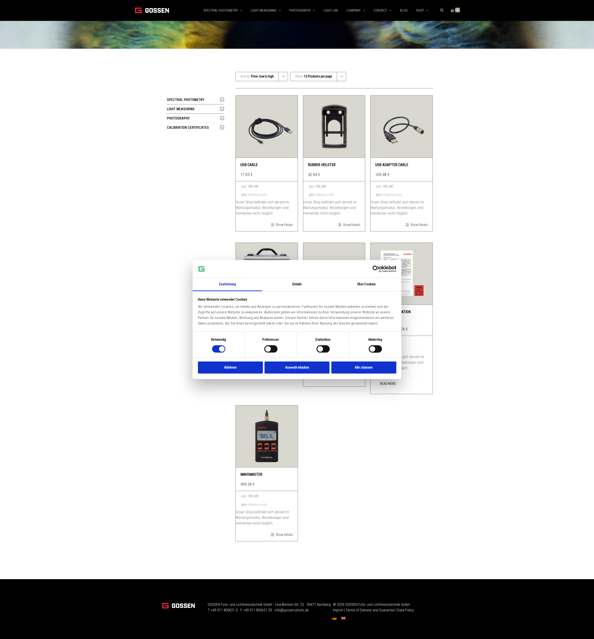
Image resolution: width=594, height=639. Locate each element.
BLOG (404, 10)
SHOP (420, 10)
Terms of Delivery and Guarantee (370, 610)
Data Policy (405, 610)
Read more (388, 383)
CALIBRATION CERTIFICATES (188, 127)
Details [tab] (297, 284)
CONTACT (380, 10)
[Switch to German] (334, 618)
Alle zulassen (364, 368)
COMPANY (353, 10)
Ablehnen (230, 368)
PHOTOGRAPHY (300, 10)
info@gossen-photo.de (292, 610)
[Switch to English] (343, 618)
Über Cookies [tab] (366, 284)
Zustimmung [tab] (227, 284)
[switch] (271, 349)
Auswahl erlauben (297, 368)
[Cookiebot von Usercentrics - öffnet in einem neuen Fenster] (376, 268)
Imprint (338, 610)
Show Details (284, 224)
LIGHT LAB (331, 10)
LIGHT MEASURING (263, 10)
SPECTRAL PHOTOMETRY (220, 10)
